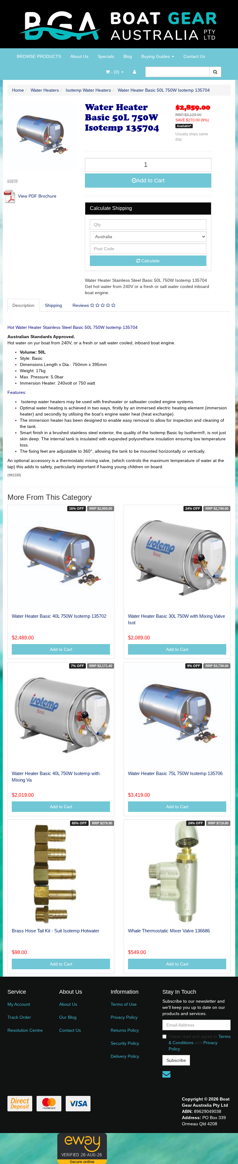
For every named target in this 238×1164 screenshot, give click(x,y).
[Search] (215, 72)
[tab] (23, 305)
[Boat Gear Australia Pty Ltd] (119, 23)
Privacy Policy (124, 1017)
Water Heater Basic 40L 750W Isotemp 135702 (59, 616)
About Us (79, 56)
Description (23, 305)
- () (115, 71)
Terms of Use (124, 1004)
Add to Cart (150, 180)
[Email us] (166, 1074)
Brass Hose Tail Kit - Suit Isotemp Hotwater (55, 930)
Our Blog (68, 1017)
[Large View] (12, 181)
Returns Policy (125, 1030)
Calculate (150, 260)
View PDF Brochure (36, 196)
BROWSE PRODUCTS (39, 56)
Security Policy (125, 1043)
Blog (127, 56)
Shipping (53, 305)
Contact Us (194, 56)
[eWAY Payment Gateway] (82, 1147)
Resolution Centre (25, 1030)
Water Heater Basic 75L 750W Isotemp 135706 (175, 773)
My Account (18, 1004)
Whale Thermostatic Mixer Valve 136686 (169, 930)
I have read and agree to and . (200, 1042)
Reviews (81, 305)
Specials (106, 56)
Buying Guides (156, 56)
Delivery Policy (125, 1056)
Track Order (19, 1017)
